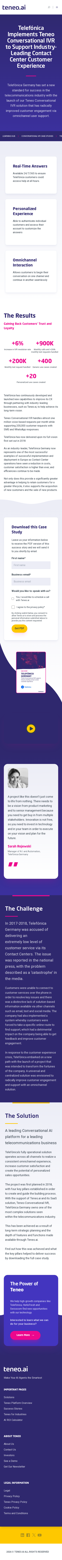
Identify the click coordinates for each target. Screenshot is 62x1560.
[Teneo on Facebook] (28, 1535)
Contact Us (10, 1449)
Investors (9, 1455)
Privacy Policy (12, 1496)
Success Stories (13, 1408)
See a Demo (10, 1460)
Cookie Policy (11, 1507)
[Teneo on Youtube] (39, 1535)
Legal (7, 1490)
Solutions (9, 1397)
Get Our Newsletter (14, 1466)
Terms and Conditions (16, 1513)
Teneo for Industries (15, 1414)
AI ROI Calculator (13, 1419)
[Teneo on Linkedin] (22, 1535)
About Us (9, 1443)
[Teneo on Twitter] (34, 1535)
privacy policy (37, 607)
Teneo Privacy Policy (15, 1501)
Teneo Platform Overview (18, 1402)
